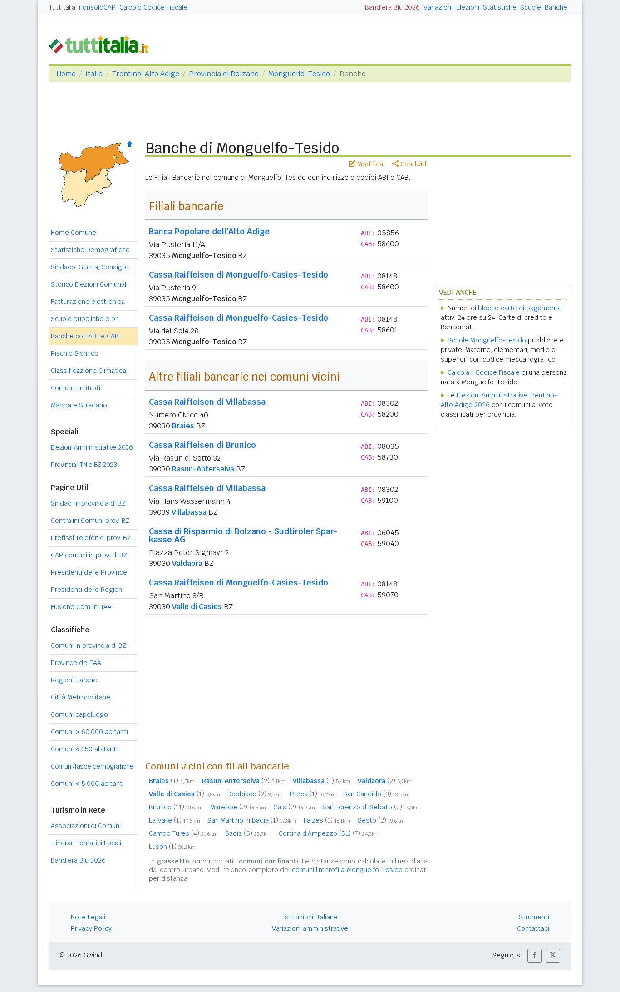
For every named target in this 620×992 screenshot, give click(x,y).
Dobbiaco (255, 794)
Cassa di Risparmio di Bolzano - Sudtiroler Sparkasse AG (243, 535)
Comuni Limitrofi (75, 388)
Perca (313, 794)
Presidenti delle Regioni (87, 589)
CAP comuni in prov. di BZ (89, 555)
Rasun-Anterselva (203, 469)
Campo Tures (183, 833)
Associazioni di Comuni (86, 826)
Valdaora (187, 563)
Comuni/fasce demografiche (92, 766)
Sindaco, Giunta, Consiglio (90, 267)
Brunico (176, 807)
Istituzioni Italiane (310, 917)
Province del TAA (76, 663)
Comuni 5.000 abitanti (87, 783)
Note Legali (88, 917)
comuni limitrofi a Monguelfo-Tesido (347, 870)
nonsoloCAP (97, 7)
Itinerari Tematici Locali (86, 843)
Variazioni (438, 7)
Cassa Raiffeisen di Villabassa (207, 402)
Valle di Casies (197, 606)
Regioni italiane (74, 680)
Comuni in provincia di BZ (88, 645)
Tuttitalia (62, 7)
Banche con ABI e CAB (85, 336)
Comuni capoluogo (79, 714)
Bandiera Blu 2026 (392, 7)
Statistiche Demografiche (90, 250)
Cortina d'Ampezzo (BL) (329, 833)
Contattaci (533, 928)
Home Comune (73, 232)
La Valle (174, 820)
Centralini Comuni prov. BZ (90, 520)
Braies (183, 426)
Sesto (381, 820)
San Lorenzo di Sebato (371, 807)
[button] (534, 956)
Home (66, 74)
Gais (294, 807)
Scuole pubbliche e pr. (85, 319)
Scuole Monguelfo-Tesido (487, 340)
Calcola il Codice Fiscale (484, 372)
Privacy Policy (91, 928)
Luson (172, 847)
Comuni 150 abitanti (84, 749)
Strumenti (534, 917)
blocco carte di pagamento (520, 308)
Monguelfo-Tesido (299, 74)
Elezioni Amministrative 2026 (92, 447)
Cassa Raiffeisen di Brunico (202, 445)
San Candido (376, 794)
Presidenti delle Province (89, 572)
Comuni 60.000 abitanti (89, 732)
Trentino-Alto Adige (145, 74)
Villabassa (189, 512)
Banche (556, 7)
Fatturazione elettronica (88, 302)
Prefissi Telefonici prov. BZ (91, 538)
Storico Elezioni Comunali (89, 284)
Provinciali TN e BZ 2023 (84, 465)
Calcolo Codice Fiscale (153, 7)
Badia (248, 833)
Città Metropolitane (80, 697)
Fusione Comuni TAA (81, 607)
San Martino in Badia (251, 820)
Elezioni (467, 7)
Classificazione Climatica (88, 371)
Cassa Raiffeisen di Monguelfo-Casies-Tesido (238, 274)
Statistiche (500, 7)
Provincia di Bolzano (224, 74)
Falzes (327, 820)
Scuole (530, 7)
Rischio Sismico (74, 353)
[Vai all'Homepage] (102, 44)
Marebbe (238, 807)
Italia (94, 74)
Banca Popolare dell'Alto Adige (209, 231)
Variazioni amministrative (310, 928)
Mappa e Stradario (79, 405)
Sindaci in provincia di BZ (88, 503)
